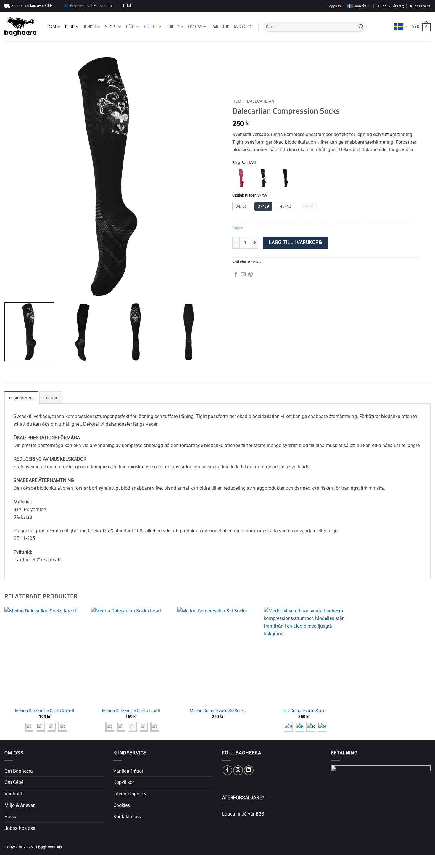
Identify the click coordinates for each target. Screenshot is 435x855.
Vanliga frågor (128, 771)
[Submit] (361, 27)
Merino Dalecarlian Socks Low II (131, 710)
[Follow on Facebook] (123, 6)
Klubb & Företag (390, 6)
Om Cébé (13, 782)
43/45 (307, 206)
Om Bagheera (18, 771)
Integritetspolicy (129, 794)
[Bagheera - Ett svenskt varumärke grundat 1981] (20, 26)
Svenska (400, 26)
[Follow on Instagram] (129, 6)
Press (10, 816)
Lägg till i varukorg (295, 242)
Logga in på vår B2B (243, 814)
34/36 (241, 206)
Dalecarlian (260, 101)
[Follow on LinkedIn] (249, 770)
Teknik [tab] (50, 398)
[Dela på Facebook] (235, 274)
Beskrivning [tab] (21, 398)
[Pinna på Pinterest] (250, 274)
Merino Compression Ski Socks (218, 710)
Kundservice (420, 6)
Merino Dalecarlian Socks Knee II (44, 710)
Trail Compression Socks (304, 710)
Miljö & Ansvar (19, 805)
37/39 (263, 206)
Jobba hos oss (19, 828)
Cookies (121, 805)
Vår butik (13, 794)
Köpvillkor (123, 782)
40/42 (285, 206)
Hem (236, 101)
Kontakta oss (127, 816)
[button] (334, 5)
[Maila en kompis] (243, 274)
